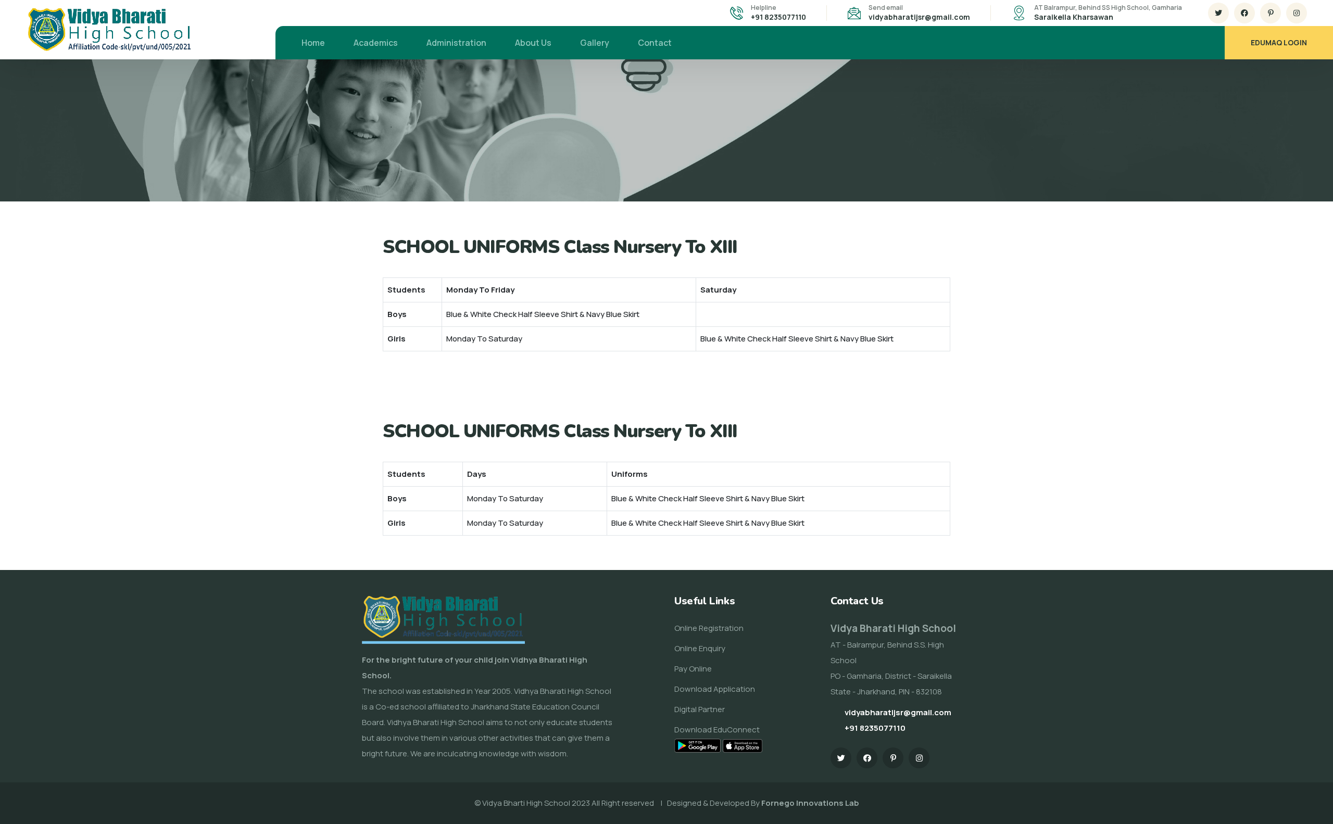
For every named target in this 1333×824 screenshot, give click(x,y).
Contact (655, 42)
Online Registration (709, 628)
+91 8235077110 (778, 17)
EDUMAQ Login (1279, 42)
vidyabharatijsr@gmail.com (919, 17)
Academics (376, 42)
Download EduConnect (717, 729)
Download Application (714, 688)
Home (313, 42)
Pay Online (693, 668)
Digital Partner (699, 709)
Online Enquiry (699, 648)
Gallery (594, 42)
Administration (456, 42)
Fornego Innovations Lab (810, 802)
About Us (533, 42)
